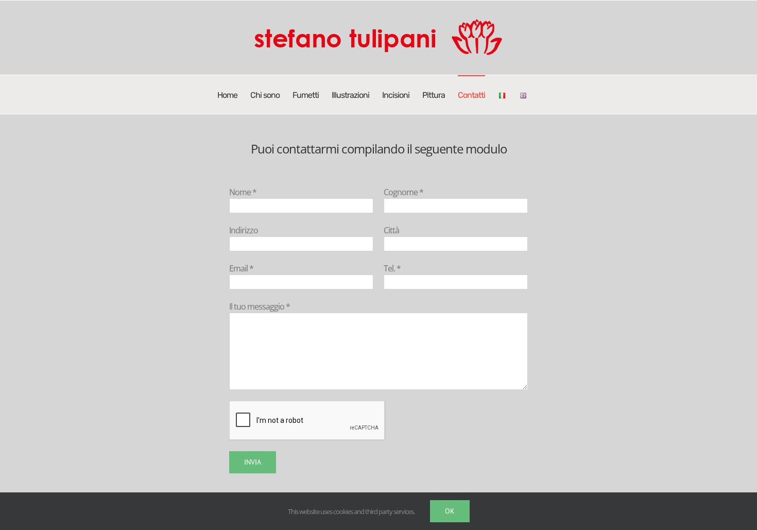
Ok (450, 511)
